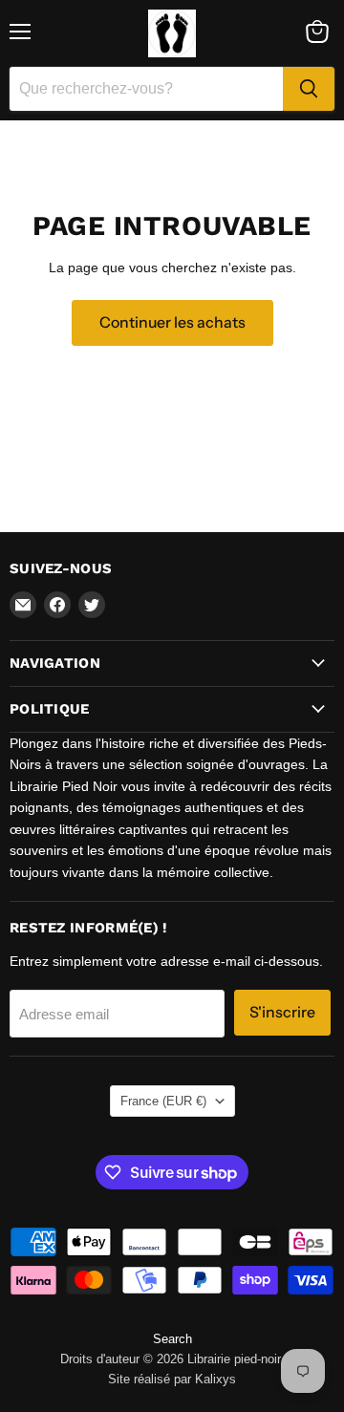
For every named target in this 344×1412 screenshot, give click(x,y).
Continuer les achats (172, 322)
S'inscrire (282, 1012)
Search (172, 1339)
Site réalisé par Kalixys (172, 1379)
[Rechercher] (308, 89)
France (163, 1101)
